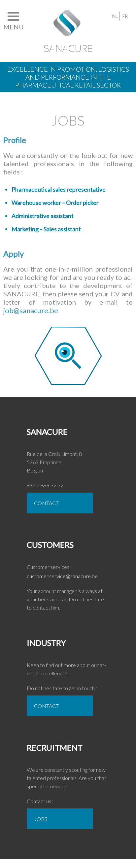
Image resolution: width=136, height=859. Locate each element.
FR (125, 16)
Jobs (41, 819)
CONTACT (46, 503)
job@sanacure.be (30, 310)
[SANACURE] (68, 14)
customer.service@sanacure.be (62, 576)
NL (115, 16)
